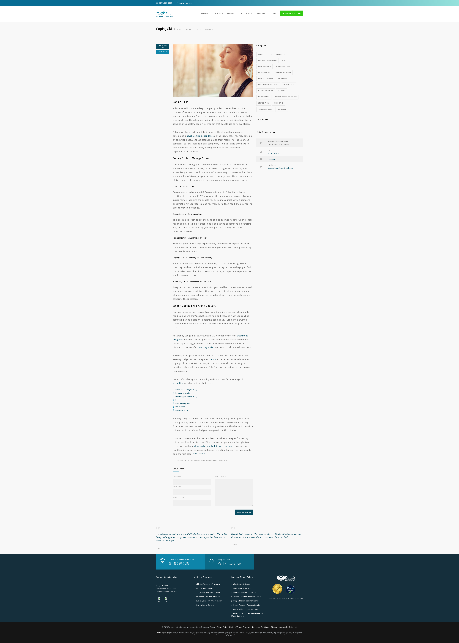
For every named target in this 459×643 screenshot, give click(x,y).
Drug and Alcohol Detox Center (208, 592)
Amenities (219, 13)
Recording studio (181, 410)
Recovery (180, 460)
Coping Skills (180, 102)
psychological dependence (200, 135)
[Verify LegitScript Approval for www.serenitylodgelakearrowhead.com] (294, 589)
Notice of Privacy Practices (240, 627)
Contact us (272, 159)
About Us (204, 13)
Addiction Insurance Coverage (244, 592)
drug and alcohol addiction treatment (213, 446)
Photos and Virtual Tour (242, 588)
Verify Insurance (185, 3)
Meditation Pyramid (183, 403)
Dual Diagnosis (264, 72)
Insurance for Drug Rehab (268, 85)
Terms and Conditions (261, 627)
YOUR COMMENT (220, 476)
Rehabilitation (212, 460)
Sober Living (223, 460)
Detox (284, 60)
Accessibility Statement (288, 627)
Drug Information (283, 66)
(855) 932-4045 (273, 153)
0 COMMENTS (162, 52)
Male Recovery (199, 460)
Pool (177, 400)
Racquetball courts (182, 393)
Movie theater (180, 407)
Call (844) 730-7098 (291, 13)
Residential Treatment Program (208, 596)
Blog (274, 13)
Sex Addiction (263, 103)
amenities (178, 383)
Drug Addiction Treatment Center (246, 601)
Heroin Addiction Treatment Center (246, 605)
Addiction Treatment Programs (208, 584)
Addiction (230, 13)
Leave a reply (197, 453)
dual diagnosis (205, 347)
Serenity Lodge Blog (193, 29)
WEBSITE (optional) (179, 497)
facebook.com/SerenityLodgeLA (280, 168)
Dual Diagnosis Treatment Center (209, 601)
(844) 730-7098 (165, 3)
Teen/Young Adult (265, 109)
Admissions (261, 13)
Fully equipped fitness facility (186, 396)
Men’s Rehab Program (204, 588)
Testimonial (281, 109)
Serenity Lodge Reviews (205, 605)
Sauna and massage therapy (186, 389)
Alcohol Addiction (278, 54)
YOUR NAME (177, 476)
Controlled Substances (267, 60)
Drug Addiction (264, 66)
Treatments (245, 13)
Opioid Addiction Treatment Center (246, 609)
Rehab (212, 359)
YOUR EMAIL (177, 487)
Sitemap (274, 627)
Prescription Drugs (265, 91)
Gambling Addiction (283, 72)
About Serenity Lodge (241, 584)
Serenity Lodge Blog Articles (286, 97)
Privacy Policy (222, 627)
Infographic (282, 79)
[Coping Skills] (213, 70)
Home (179, 29)
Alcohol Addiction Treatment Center (247, 596)
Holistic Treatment (265, 79)
